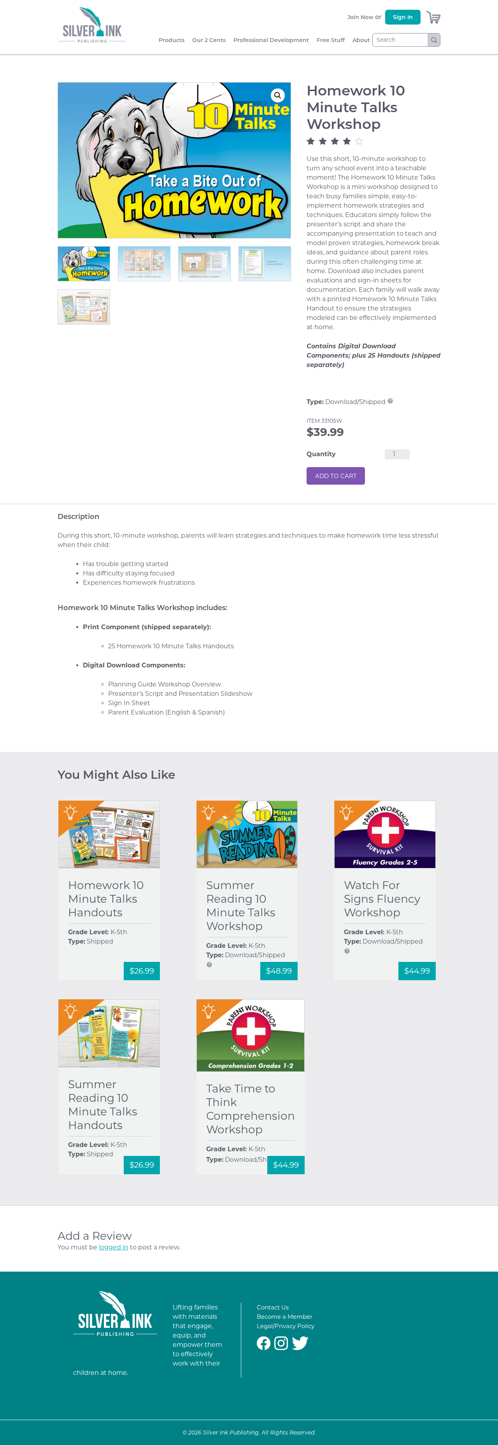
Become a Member (284, 1316)
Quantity (321, 454)
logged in (113, 1247)
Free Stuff (331, 40)
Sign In (403, 17)
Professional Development (271, 40)
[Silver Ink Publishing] (115, 1314)
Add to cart (336, 476)
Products (171, 40)
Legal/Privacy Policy (285, 1326)
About (361, 40)
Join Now (360, 17)
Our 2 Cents (209, 40)
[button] (278, 95)
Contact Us (273, 1307)
